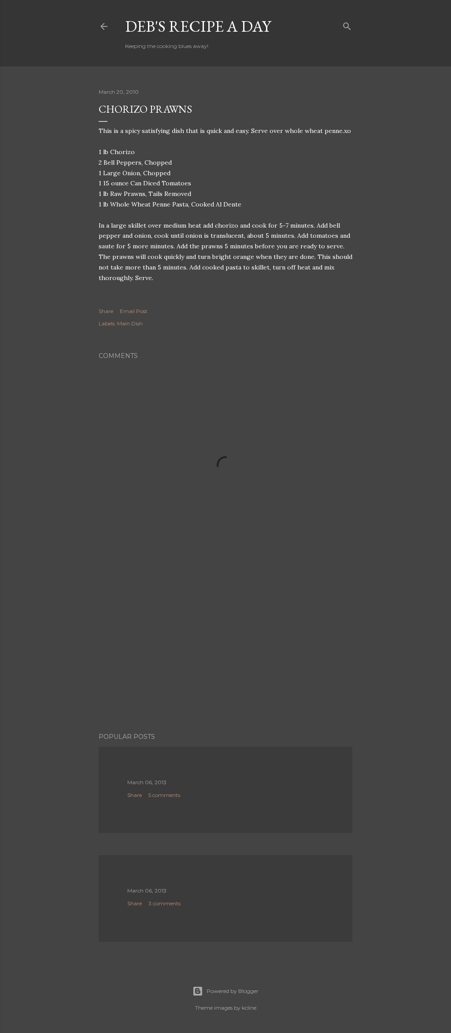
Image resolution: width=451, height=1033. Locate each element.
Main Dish (130, 323)
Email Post (134, 311)
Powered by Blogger (233, 991)
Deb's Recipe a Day (198, 26)
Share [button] (106, 311)
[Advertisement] (225, 649)
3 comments (164, 903)
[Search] (347, 24)
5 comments (164, 795)
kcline (249, 1007)
